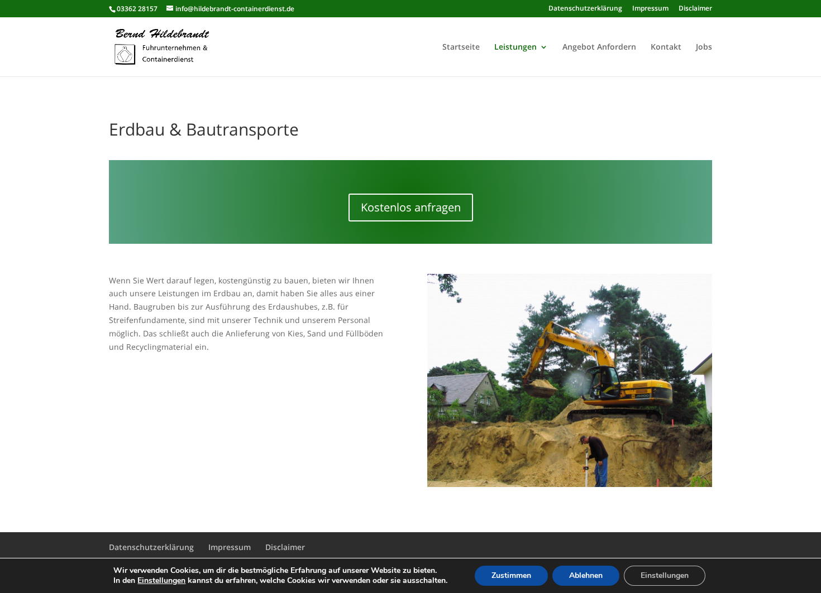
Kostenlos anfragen (411, 207)
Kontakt (666, 47)
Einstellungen (161, 581)
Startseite (461, 47)
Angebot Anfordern (599, 47)
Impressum (650, 9)
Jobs (704, 47)
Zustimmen (511, 575)
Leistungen (515, 47)
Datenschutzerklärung (585, 9)
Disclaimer (695, 9)
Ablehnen (586, 575)
